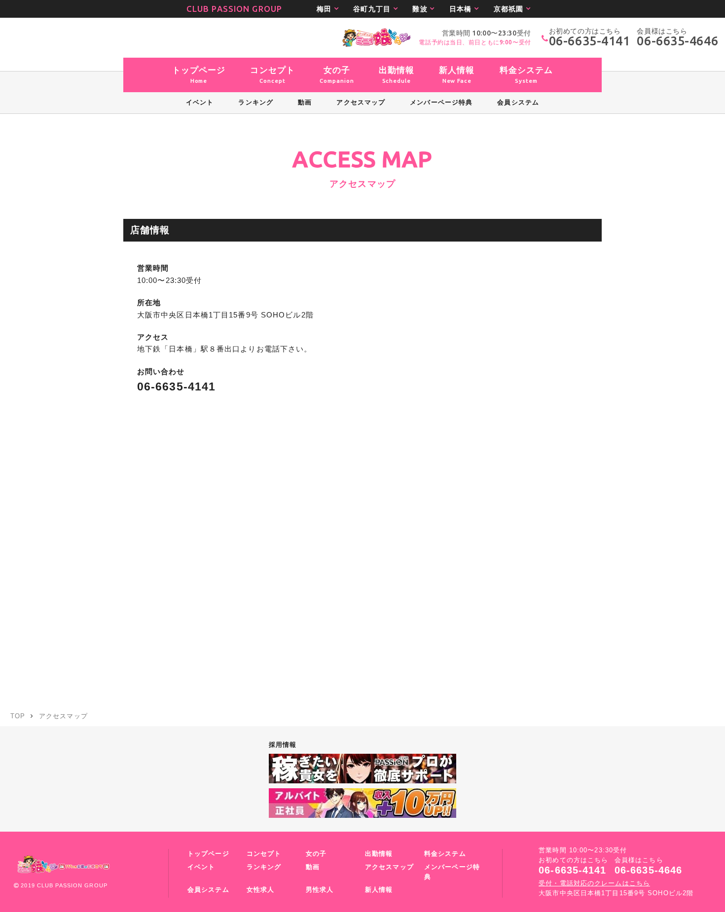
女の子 (316, 853)
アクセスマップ (389, 867)
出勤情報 (379, 853)
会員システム (208, 889)
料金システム (445, 853)
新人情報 (379, 889)
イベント (201, 867)
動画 (313, 867)
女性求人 (260, 889)
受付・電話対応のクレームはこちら (594, 883)
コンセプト (264, 853)
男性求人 (319, 889)
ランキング (264, 867)
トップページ (208, 853)
